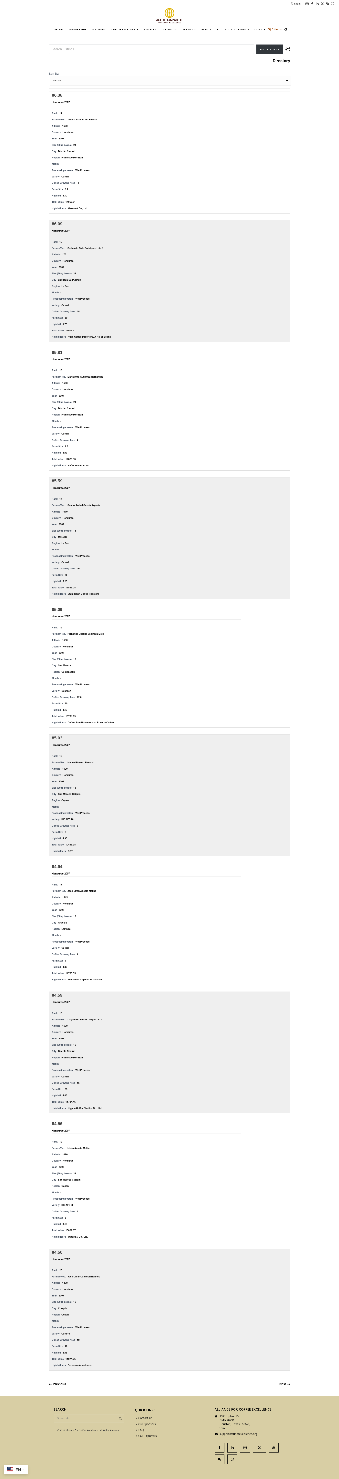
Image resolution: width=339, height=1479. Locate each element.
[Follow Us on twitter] (259, 1448)
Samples (150, 29)
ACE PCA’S (189, 29)
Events (206, 29)
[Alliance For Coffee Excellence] (169, 16)
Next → (284, 1384)
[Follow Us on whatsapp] (232, 1459)
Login (297, 3)
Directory (281, 61)
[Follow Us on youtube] (274, 1448)
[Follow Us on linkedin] (232, 1448)
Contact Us (145, 1418)
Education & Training (233, 29)
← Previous (57, 1384)
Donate (259, 29)
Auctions (99, 29)
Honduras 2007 (61, 102)
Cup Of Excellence (124, 29)
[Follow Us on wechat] (219, 1459)
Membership (78, 29)
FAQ (141, 1430)
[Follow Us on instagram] (245, 1448)
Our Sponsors (147, 1424)
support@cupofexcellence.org (238, 1434)
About (59, 29)
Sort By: (54, 73)
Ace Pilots (169, 29)
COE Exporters (147, 1436)
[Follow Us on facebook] (219, 1448)
